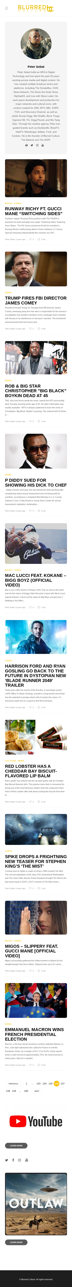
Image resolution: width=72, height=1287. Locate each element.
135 (51, 1083)
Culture (10, 761)
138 (8, 1091)
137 (63, 1083)
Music (9, 203)
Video (18, 203)
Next (36, 1091)
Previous (13, 1084)
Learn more (16, 1146)
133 (39, 1083)
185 (26, 1091)
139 (14, 1091)
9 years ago (20, 239)
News (8, 293)
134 (45, 1083)
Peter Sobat (10, 239)
